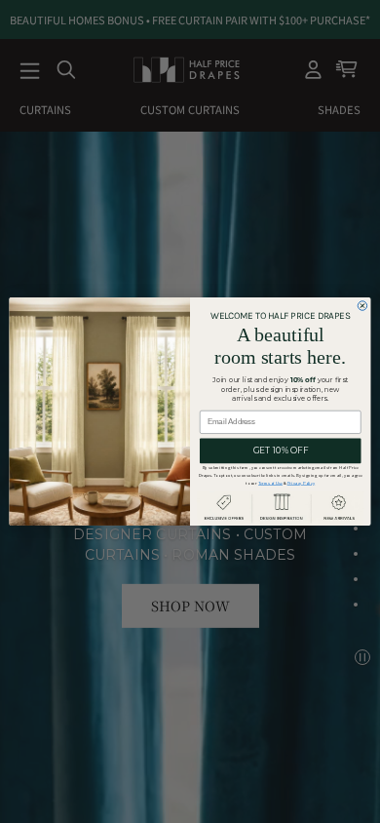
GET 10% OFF (280, 450)
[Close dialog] (362, 306)
